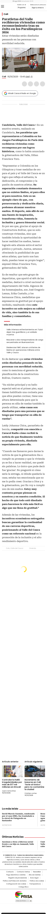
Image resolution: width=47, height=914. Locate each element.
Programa (21, 7)
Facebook (24, 83)
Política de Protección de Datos (15, 881)
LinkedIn (36, 83)
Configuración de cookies (16, 884)
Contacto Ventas (23, 872)
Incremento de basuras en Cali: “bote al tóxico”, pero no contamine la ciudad (34, 784)
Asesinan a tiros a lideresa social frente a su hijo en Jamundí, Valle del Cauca (18, 844)
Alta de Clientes (35, 875)
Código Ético (23, 887)
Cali (6, 14)
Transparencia (35, 884)
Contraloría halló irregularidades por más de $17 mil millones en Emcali (12, 783)
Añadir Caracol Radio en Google (22, 93)
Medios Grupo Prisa (24, 900)
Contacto (10, 872)
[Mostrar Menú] (2, 6)
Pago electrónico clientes (16, 875)
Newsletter (37, 872)
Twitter (30, 83)
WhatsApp (42, 83)
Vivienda (32, 548)
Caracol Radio (12, 6)
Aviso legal (34, 878)
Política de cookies (37, 881)
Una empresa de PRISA (24, 894)
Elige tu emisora (38, 7)
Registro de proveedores (17, 878)
